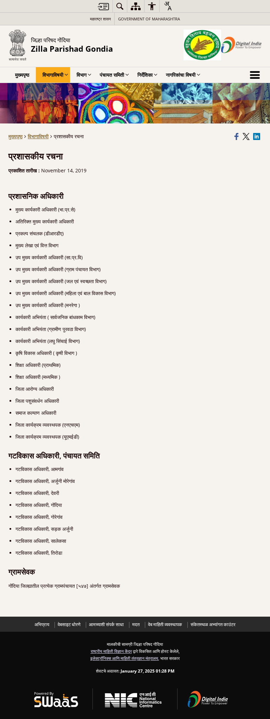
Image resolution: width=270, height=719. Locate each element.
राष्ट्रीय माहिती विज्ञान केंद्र (111, 651)
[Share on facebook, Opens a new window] (237, 136)
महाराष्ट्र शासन (100, 18)
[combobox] (168, 6)
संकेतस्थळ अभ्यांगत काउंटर (213, 625)
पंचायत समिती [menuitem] (112, 74)
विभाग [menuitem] (81, 74)
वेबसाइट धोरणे (69, 625)
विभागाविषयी (38, 136)
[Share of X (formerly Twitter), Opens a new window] (247, 136)
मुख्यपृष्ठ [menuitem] (22, 74)
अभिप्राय (41, 625)
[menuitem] (120, 6)
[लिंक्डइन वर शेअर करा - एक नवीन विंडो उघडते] (257, 136)
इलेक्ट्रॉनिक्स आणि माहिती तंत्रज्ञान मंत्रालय (124, 658)
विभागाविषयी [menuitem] (53, 74)
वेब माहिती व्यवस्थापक (165, 625)
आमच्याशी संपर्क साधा (106, 625)
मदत (136, 625)
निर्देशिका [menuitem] (145, 74)
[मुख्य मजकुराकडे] (103, 6)
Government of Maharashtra (149, 18)
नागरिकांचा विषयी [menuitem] (180, 74)
